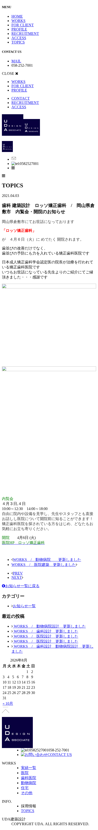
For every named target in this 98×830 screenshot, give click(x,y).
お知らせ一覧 (24, 606)
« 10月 (8, 703)
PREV (18, 573)
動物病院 (28, 783)
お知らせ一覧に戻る (22, 586)
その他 (26, 793)
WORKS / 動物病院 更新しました (47, 560)
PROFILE (19, 29)
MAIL (16, 61)
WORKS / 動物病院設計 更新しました (49, 626)
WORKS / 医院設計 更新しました (45, 636)
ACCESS (18, 38)
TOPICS (18, 42)
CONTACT (20, 98)
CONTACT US (60, 755)
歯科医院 (28, 778)
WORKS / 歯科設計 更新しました (45, 631)
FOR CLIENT (22, 25)
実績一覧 (28, 768)
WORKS (18, 21)
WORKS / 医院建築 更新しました (43, 565)
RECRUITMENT (25, 34)
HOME (17, 16)
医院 (25, 773)
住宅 (25, 788)
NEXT (16, 577)
